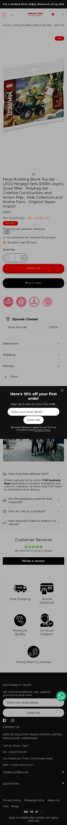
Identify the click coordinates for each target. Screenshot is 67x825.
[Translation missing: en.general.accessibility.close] (62, 390)
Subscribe (33, 420)
